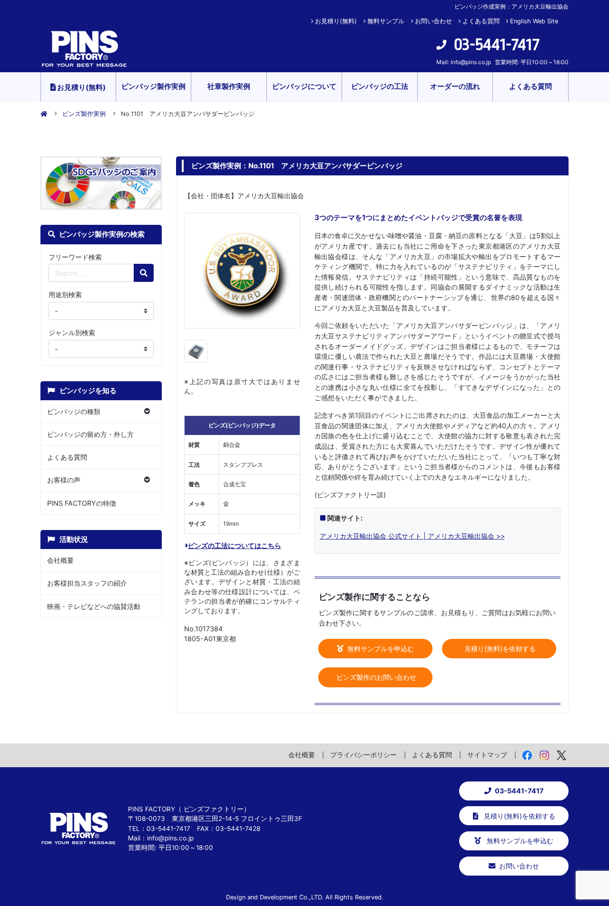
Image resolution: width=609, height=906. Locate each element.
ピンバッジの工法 (379, 86)
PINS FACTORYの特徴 (81, 503)
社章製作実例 (228, 86)
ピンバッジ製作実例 (153, 86)
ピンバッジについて (304, 86)
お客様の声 (63, 480)
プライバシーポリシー (363, 755)
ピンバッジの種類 (73, 411)
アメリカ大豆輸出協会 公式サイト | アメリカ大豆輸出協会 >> (412, 536)
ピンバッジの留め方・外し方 (90, 434)
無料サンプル (385, 21)
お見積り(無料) (336, 21)
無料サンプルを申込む (379, 649)
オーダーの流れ (455, 86)
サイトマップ (487, 755)
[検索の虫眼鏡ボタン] (144, 273)
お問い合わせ (433, 21)
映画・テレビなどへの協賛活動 (93, 606)
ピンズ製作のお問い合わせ (375, 677)
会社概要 (60, 560)
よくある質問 (481, 21)
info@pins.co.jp (471, 62)
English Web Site (534, 21)
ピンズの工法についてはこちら (234, 545)
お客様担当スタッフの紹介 (87, 583)
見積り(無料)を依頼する (499, 649)
